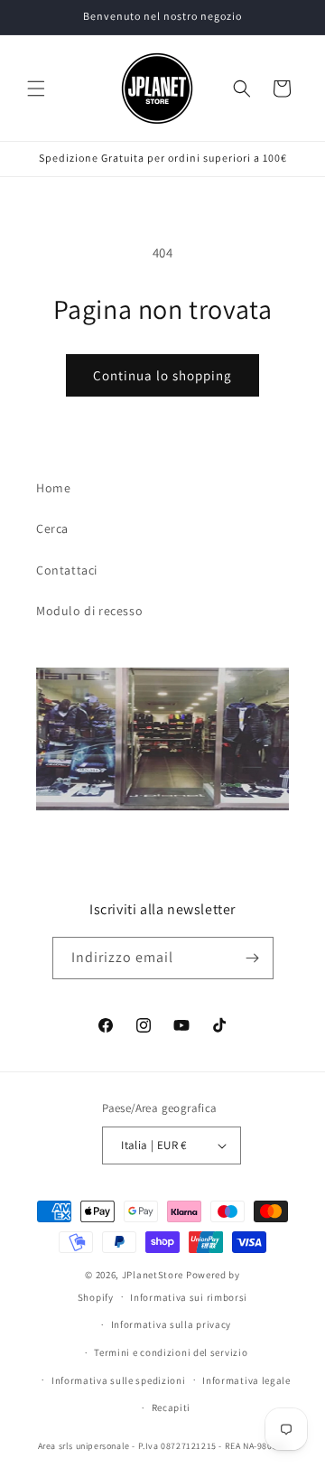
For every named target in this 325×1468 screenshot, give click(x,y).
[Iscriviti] (253, 958)
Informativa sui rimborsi (188, 1297)
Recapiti (171, 1407)
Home (53, 488)
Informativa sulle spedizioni (118, 1380)
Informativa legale (246, 1380)
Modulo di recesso (89, 611)
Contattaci (67, 570)
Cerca (52, 528)
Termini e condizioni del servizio (170, 1352)
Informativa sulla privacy (171, 1324)
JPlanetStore (152, 1274)
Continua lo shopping (162, 375)
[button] (36, 88)
